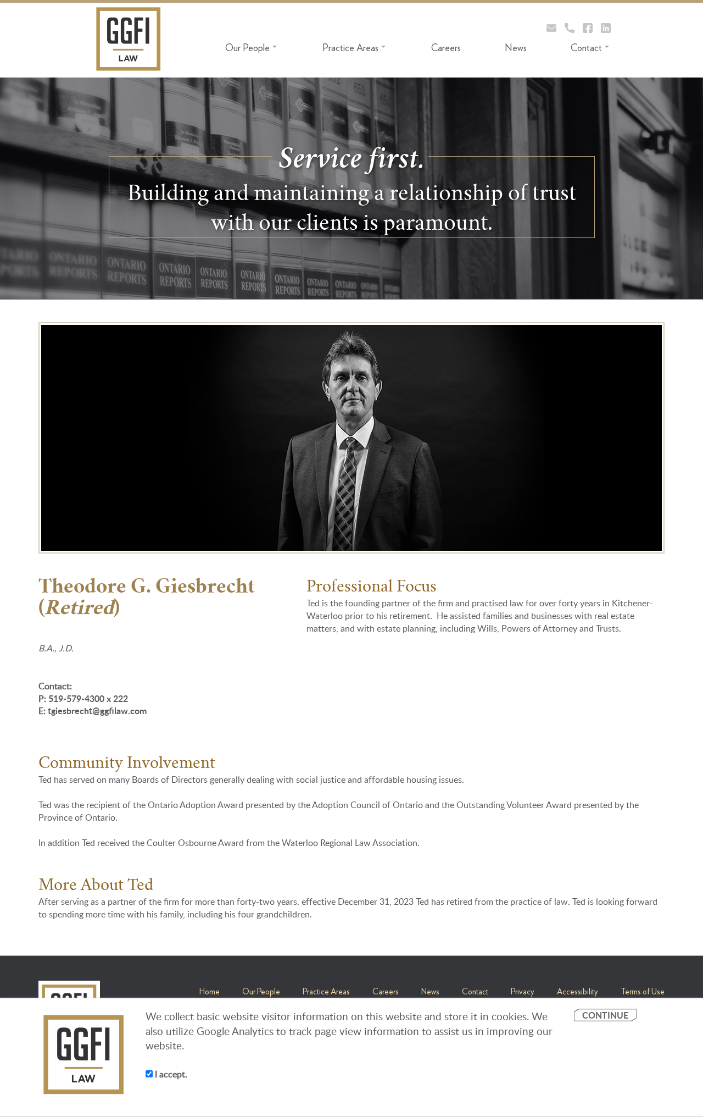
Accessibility (577, 992)
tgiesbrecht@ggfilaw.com (97, 710)
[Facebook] (588, 27)
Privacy (522, 992)
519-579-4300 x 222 (88, 698)
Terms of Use (643, 992)
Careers (446, 47)
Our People (247, 47)
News (516, 47)
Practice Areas (350, 47)
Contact (586, 47)
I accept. (170, 1074)
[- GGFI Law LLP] (128, 39)
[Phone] (569, 27)
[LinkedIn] (606, 27)
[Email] (551, 27)
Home (209, 992)
